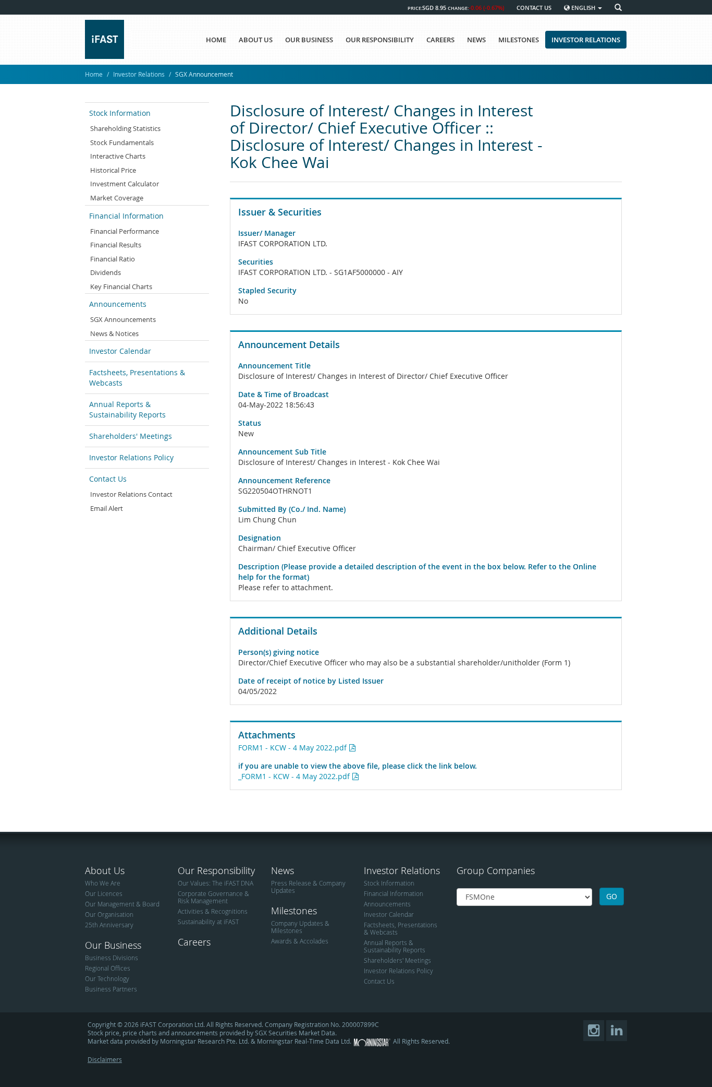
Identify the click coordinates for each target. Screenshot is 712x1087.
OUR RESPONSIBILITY (380, 39)
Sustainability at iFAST (208, 921)
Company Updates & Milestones (300, 927)
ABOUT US (256, 39)
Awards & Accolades (299, 941)
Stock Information (120, 113)
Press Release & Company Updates (308, 886)
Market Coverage (116, 197)
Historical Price (113, 170)
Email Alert (106, 508)
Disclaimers (105, 1059)
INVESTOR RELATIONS (585, 39)
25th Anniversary (109, 925)
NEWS (476, 39)
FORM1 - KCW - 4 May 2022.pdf (292, 747)
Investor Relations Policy (131, 457)
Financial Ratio (112, 259)
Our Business (113, 945)
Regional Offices (107, 968)
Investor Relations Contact (131, 494)
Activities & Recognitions (213, 911)
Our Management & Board (122, 904)
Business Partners (111, 989)
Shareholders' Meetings (130, 436)
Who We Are (102, 883)
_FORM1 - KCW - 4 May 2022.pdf (294, 776)
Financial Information (126, 216)
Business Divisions (111, 957)
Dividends (105, 272)
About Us (105, 870)
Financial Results (115, 244)
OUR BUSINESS (309, 39)
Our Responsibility (216, 870)
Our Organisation (109, 914)
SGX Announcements (123, 319)
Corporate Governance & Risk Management (213, 897)
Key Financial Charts (121, 286)
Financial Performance (124, 231)
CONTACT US (534, 7)
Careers (194, 942)
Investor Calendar (120, 351)
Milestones (294, 910)
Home (94, 74)
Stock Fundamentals (122, 142)
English (583, 7)
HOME (216, 39)
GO (611, 896)
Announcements (117, 304)
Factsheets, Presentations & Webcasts (137, 377)
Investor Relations (139, 74)
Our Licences (103, 893)
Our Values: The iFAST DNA (215, 883)
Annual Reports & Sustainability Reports (127, 409)
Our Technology (107, 978)
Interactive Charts (117, 156)
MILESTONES (518, 39)
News (282, 870)
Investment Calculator (124, 183)
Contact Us (108, 479)
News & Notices (114, 333)
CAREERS (440, 39)
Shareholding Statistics (125, 128)
